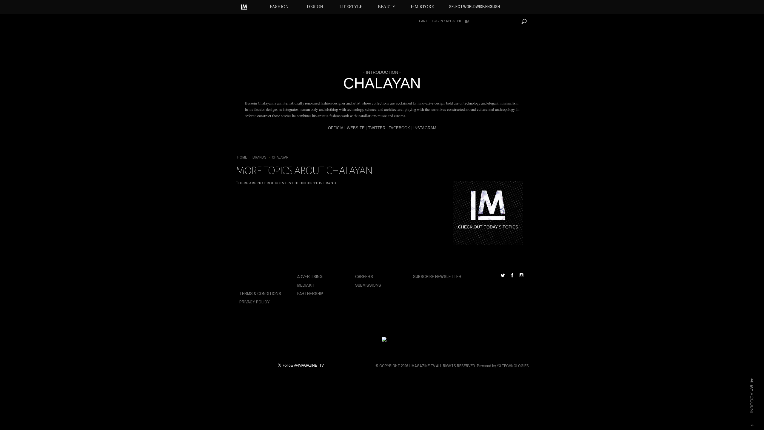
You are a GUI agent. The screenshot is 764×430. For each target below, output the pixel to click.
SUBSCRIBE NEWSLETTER (437, 276)
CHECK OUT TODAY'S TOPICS (488, 227)
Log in (437, 21)
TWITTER (376, 128)
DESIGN (315, 6)
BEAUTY (386, 6)
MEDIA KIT (306, 285)
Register (453, 21)
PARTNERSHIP (310, 293)
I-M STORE (422, 6)
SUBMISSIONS (368, 285)
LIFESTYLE (350, 6)
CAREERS (364, 276)
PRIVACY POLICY (254, 302)
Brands (259, 157)
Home (242, 157)
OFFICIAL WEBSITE (346, 128)
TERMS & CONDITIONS (260, 293)
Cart (423, 21)
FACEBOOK (399, 128)
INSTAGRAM (424, 128)
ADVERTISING (310, 276)
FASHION (279, 6)
